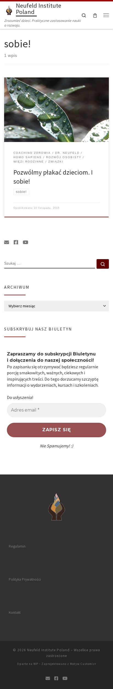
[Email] (6, 242)
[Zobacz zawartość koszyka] (95, 15)
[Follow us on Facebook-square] (16, 242)
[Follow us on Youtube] (25, 242)
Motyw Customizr (83, 664)
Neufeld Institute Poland (48, 650)
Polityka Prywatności (25, 579)
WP (35, 664)
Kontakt (15, 612)
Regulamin (17, 546)
